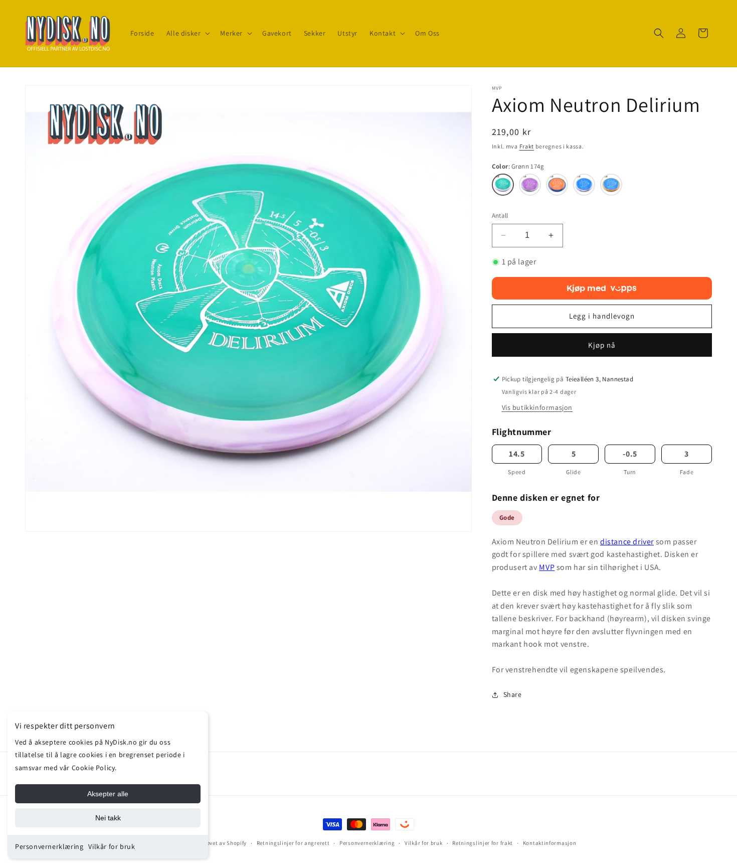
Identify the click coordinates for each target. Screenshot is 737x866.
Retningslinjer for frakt (482, 842)
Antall (500, 215)
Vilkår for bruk (111, 846)
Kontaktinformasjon (550, 842)
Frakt (526, 146)
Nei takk (108, 818)
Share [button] (512, 694)
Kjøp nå (602, 345)
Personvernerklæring (49, 846)
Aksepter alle (107, 794)
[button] (187, 33)
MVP (547, 567)
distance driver (627, 541)
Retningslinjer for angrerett (293, 842)
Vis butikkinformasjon (537, 407)
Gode (507, 517)
